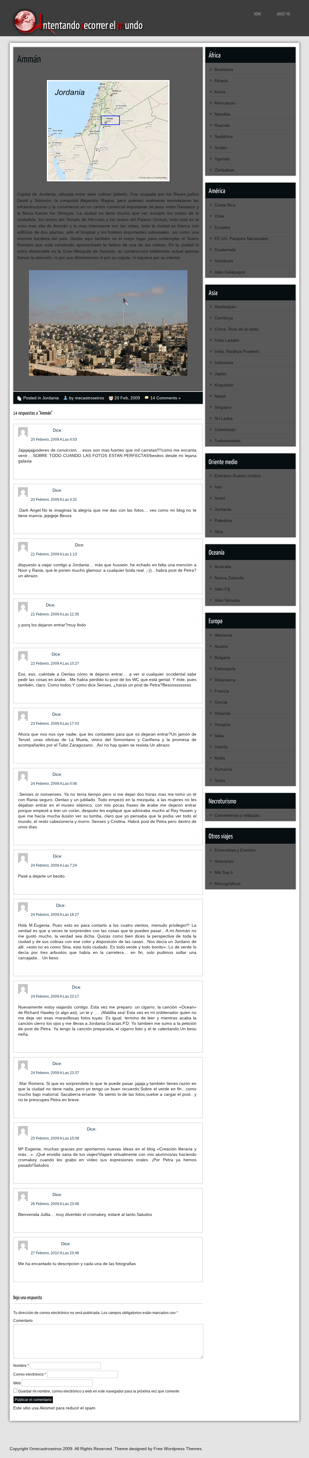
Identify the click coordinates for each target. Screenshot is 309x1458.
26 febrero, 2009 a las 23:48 (55, 1204)
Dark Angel (41, 430)
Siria (219, 531)
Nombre (21, 1366)
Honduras (224, 260)
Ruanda (222, 125)
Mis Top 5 (224, 872)
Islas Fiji (222, 589)
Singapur (223, 407)
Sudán (221, 147)
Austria (221, 646)
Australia (223, 566)
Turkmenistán (228, 440)
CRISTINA (40, 654)
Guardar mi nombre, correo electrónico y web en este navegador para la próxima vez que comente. (99, 1391)
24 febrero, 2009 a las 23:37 (55, 1073)
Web (17, 1383)
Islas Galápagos (230, 272)
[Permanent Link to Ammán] (29, 58)
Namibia (222, 114)
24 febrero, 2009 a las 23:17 (55, 996)
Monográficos (228, 883)
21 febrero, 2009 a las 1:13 (54, 554)
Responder (28, 469)
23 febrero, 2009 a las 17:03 (55, 723)
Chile (219, 216)
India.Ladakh (227, 340)
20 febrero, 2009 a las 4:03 (54, 439)
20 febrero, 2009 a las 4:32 (54, 499)
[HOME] (258, 13)
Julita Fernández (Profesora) (58, 1129)
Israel (220, 498)
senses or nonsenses (52, 544)
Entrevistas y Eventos (235, 850)
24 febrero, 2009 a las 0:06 (54, 784)
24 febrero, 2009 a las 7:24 (54, 865)
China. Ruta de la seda (236, 329)
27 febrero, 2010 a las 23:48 (55, 1253)
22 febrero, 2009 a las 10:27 (55, 663)
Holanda (223, 713)
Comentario (23, 1321)
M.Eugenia (41, 490)
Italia (219, 735)
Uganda (222, 158)
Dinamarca (225, 679)
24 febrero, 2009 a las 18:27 (55, 915)
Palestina (223, 520)
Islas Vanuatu (227, 600)
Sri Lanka (224, 418)
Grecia (221, 702)
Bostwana (224, 69)
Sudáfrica (224, 136)
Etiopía (221, 80)
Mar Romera (43, 905)
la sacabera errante (51, 987)
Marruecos (225, 103)
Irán (218, 486)
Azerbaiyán (225, 306)
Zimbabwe (224, 170)
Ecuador (223, 227)
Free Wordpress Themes (178, 1448)
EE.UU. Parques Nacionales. (242, 238)
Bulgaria (222, 657)
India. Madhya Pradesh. (237, 351)
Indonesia (224, 362)
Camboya (224, 317)
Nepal (220, 396)
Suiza (220, 780)
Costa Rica (225, 205)
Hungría (222, 724)
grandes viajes (45, 1243)
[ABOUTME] (283, 13)
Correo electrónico (29, 1374)
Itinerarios (224, 861)
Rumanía (223, 769)
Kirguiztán (224, 384)
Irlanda (221, 746)
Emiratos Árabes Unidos (238, 475)
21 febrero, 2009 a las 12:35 (55, 614)
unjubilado (41, 714)
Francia (222, 691)
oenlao (38, 605)
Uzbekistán (225, 429)
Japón (220, 373)
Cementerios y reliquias (237, 815)
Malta (220, 758)
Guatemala (225, 249)
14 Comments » (165, 397)
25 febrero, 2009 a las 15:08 (55, 1138)
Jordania (50, 397)
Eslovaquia (225, 668)
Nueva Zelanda (229, 577)
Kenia (220, 91)
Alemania (223, 635)
